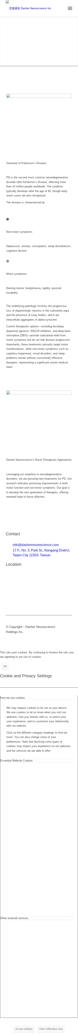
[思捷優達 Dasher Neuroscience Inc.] (32, 8)
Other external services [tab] (14, 918)
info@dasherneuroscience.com (36, 545)
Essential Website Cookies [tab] (16, 760)
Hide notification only (51, 1028)
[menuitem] (70, 8)
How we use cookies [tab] (12, 697)
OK (5, 666)
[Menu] (70, 8)
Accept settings (23, 1028)
